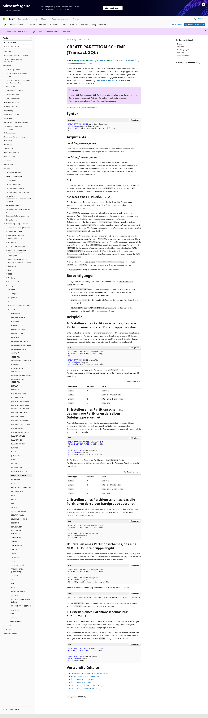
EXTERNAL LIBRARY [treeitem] (18, 416)
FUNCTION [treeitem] (15, 448)
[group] (104, 597)
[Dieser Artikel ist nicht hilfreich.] (199, 62)
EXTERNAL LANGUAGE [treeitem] (19, 412)
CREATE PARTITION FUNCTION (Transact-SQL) (89, 673)
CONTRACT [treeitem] (15, 353)
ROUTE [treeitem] (13, 499)
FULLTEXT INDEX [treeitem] (17, 440)
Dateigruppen (110, 101)
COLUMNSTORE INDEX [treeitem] (19, 341)
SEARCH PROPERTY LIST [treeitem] (19, 511)
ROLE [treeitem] (13, 495)
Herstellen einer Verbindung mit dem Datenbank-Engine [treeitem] (18, 81)
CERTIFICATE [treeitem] (15, 337)
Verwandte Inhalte (183, 55)
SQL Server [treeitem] (8, 51)
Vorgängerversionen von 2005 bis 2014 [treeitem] (13, 60)
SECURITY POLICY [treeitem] (17, 515)
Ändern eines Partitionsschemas (84, 682)
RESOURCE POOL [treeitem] (17, 491)
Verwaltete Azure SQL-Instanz (121, 60)
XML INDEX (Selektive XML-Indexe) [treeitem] (21, 600)
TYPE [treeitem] (13, 580)
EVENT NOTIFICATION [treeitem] (19, 394)
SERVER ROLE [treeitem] (16, 537)
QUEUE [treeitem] (13, 483)
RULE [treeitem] (13, 503)
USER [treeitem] (13, 583)
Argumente (181, 47)
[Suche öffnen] (195, 19)
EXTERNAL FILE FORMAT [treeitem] (19, 420)
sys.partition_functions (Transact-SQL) (86, 685)
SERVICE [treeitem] (14, 541)
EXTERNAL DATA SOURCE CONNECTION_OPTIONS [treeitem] (20, 407)
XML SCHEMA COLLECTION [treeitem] (21, 606)
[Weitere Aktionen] (139, 40)
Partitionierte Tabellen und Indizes (85, 676)
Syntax (179, 44)
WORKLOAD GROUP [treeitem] (18, 591)
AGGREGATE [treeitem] (15, 313)
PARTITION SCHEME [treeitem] (18, 475)
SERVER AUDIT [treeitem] (16, 527)
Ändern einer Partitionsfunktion (84, 679)
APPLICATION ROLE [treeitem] (18, 317)
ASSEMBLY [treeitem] (15, 321)
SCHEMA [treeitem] (14, 507)
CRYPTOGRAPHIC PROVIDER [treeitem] (21, 361)
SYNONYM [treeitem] (15, 557)
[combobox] (17, 42)
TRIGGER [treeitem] (14, 576)
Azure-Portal (177, 25)
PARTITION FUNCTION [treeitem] (19, 472)
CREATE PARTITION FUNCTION (108, 80)
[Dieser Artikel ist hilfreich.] (197, 62)
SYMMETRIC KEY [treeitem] (17, 553)
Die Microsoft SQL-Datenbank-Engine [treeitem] (17, 75)
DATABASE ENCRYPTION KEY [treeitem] (21, 375)
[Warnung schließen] (203, 4)
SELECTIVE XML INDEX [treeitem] (19, 519)
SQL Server (83, 40)
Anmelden (201, 19)
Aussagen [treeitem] (13, 294)
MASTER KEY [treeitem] (15, 464)
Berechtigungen (183, 49)
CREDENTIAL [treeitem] (15, 357)
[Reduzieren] (32, 38)
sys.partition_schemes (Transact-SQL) (86, 688)
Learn (69, 40)
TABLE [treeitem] (13, 561)
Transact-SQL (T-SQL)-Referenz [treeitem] (19, 228)
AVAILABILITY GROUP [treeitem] (18, 329)
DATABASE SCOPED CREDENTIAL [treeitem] (18, 380)
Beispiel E (116, 269)
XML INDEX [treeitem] (15, 595)
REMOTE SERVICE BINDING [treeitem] (21, 487)
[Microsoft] (4, 19)
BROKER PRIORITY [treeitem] (17, 333)
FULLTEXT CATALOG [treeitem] (18, 436)
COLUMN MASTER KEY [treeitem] (19, 349)
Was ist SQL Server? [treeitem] (13, 70)
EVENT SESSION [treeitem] (17, 398)
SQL (75, 40)
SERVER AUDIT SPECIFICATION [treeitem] (16, 532)
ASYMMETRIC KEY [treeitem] (17, 325)
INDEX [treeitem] (13, 452)
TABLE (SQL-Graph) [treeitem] (18, 565)
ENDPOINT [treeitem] (15, 390)
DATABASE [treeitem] (15, 365)
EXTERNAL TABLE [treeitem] (17, 428)
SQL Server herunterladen (194, 25)
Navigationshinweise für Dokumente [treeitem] (17, 55)
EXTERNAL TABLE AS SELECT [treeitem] (21, 432)
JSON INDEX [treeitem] (15, 456)
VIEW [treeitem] (13, 587)
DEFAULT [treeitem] (14, 386)
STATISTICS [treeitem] (15, 549)
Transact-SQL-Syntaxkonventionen (83, 107)
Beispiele (180, 52)
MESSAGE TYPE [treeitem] (16, 468)
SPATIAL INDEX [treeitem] (16, 545)
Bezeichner (109, 151)
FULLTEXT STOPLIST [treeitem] (18, 444)
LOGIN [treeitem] (13, 460)
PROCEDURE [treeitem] (15, 479)
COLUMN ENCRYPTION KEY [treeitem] (21, 345)
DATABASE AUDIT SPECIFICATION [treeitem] (17, 370)
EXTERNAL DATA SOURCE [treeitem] (20, 402)
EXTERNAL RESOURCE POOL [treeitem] (21, 424)
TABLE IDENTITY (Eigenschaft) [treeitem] (17, 570)
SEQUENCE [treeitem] (15, 523)
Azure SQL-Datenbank (97, 60)
